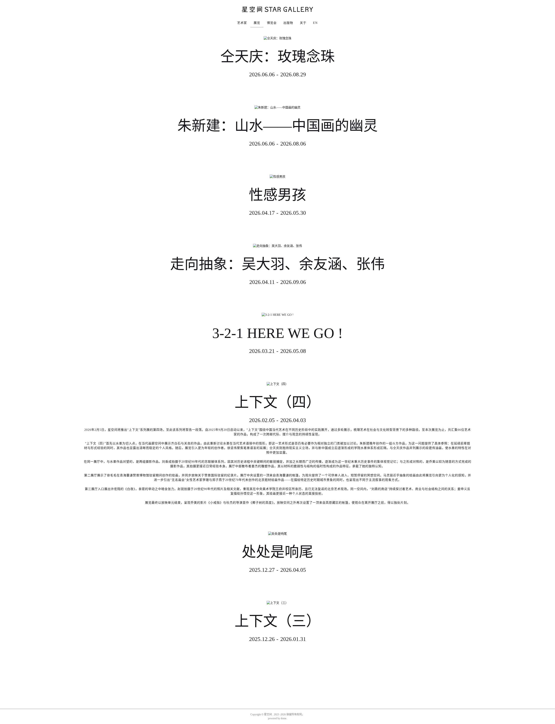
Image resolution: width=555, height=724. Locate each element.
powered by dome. (277, 718)
